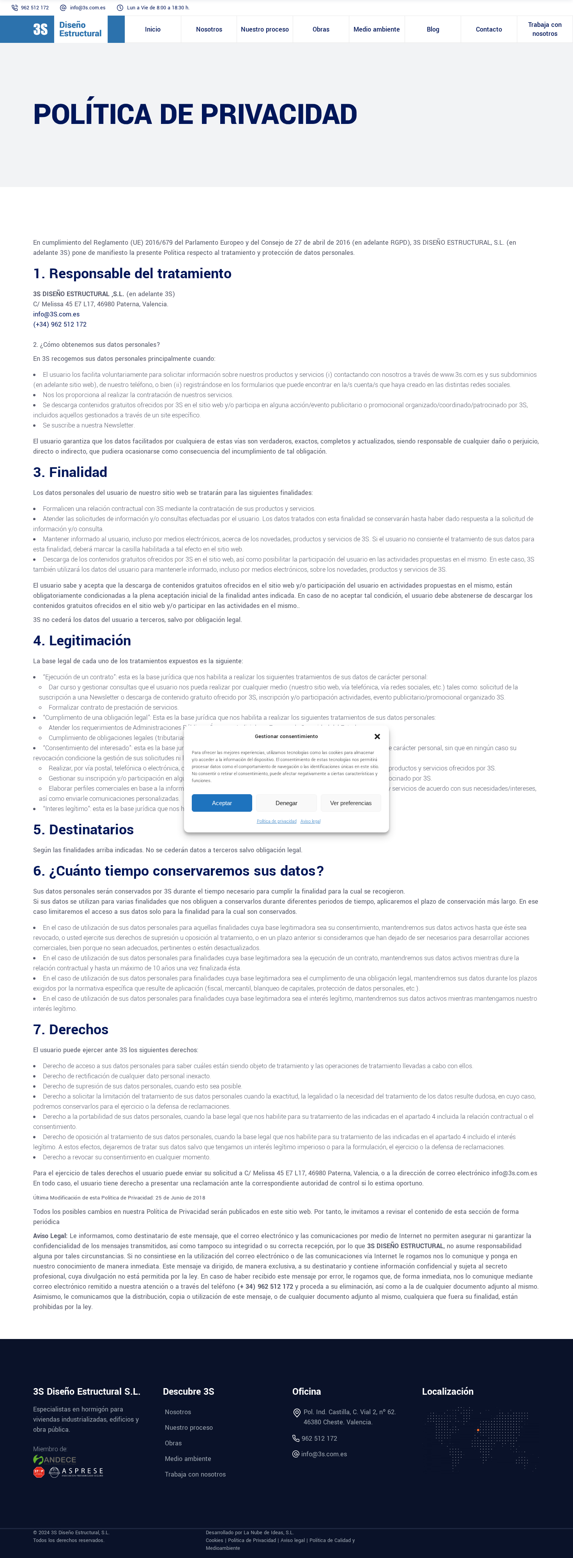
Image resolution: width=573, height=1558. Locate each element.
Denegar (286, 803)
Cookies (214, 1540)
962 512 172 (35, 7)
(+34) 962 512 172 (60, 324)
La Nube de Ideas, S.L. (269, 1532)
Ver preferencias (351, 803)
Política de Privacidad (252, 1540)
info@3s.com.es (88, 7)
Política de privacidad (277, 821)
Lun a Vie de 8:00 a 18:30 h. (158, 7)
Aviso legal (310, 821)
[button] (377, 736)
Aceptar (222, 803)
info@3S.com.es (56, 314)
